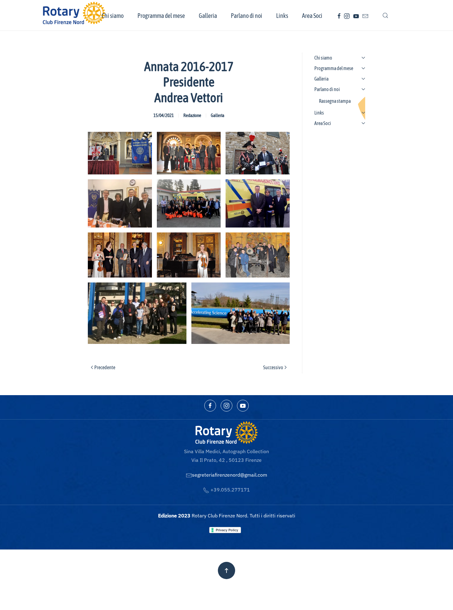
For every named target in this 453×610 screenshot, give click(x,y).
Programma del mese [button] (161, 15)
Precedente (104, 367)
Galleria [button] (208, 15)
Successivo (273, 367)
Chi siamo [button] (113, 15)
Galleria (217, 115)
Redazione (192, 115)
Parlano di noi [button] (246, 15)
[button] (385, 15)
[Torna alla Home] (75, 13)
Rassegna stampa (335, 101)
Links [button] (282, 15)
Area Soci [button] (312, 15)
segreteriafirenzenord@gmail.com (229, 475)
